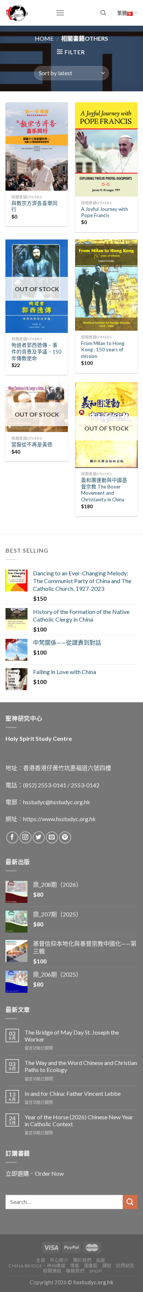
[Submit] (130, 1202)
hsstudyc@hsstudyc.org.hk (56, 801)
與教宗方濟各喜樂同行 (34, 206)
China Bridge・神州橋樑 (36, 1266)
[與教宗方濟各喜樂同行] (37, 146)
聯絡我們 (75, 1271)
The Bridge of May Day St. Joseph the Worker (72, 1036)
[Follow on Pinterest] (65, 837)
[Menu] (60, 13)
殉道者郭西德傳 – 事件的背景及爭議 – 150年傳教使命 (36, 351)
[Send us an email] (52, 837)
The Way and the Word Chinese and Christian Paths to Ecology (81, 1066)
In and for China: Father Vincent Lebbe (73, 1093)
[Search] (103, 13)
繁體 (122, 13)
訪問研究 (125, 1266)
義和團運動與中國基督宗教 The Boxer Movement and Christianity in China (104, 489)
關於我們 (82, 1260)
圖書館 (91, 1266)
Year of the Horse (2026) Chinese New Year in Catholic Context (79, 1120)
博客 (74, 1266)
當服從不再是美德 (31, 444)
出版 (100, 1260)
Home (44, 38)
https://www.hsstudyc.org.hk (59, 818)
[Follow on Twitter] (39, 837)
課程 (106, 1266)
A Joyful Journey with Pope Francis (104, 212)
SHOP (95, 1271)
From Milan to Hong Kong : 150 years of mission (102, 349)
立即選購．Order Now (35, 1173)
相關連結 (52, 1271)
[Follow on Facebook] (12, 837)
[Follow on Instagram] (25, 837)
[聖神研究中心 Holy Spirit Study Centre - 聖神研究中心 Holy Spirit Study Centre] (25, 13)
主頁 (40, 1260)
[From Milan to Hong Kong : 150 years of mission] (106, 285)
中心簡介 (59, 1260)
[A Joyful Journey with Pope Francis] (106, 149)
